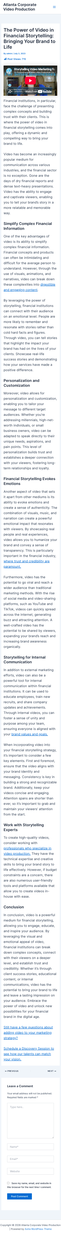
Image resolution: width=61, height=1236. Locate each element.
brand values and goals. (29, 734)
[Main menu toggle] (54, 7)
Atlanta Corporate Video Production (19, 7)
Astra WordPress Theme (38, 1229)
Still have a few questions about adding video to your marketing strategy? (28, 1032)
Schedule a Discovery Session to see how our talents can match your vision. (29, 1054)
